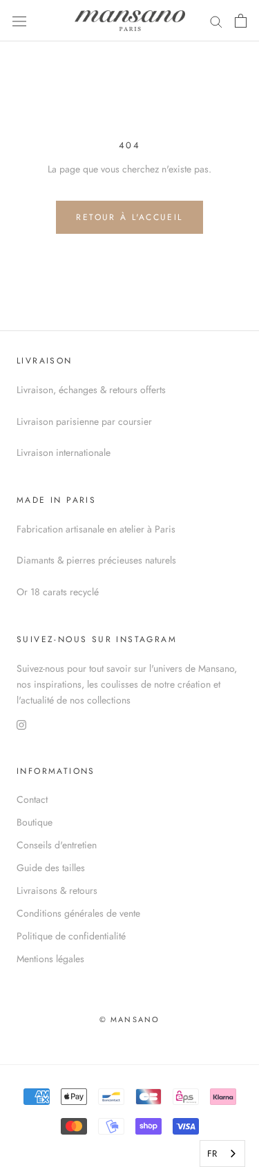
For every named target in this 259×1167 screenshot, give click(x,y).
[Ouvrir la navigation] (19, 20)
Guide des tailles (51, 868)
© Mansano (129, 1019)
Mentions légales (50, 959)
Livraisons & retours (57, 890)
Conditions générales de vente (78, 913)
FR (212, 1153)
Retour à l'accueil (129, 217)
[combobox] (222, 1153)
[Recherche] (216, 20)
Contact (32, 799)
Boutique (34, 822)
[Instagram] (21, 724)
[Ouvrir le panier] (241, 21)
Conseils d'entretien (57, 845)
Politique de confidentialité (71, 936)
